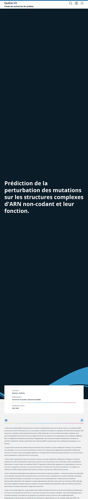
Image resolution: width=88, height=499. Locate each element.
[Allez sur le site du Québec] (10, 3)
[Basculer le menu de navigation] (82, 3)
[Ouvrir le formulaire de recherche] (70, 3)
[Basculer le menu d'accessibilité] (76, 3)
